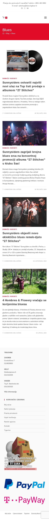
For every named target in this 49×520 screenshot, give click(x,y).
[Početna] (3, 33)
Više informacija (10, 392)
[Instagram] (24, 8)
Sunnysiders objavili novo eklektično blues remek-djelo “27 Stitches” (22, 237)
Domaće (6, 78)
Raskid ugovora (9, 422)
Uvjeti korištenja (10, 417)
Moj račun (7, 405)
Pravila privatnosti (10, 413)
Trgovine (7, 430)
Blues (13, 33)
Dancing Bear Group (37, 513)
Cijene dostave (17, 513)
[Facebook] (21, 8)
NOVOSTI (13, 78)
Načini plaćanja (9, 409)
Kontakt (7, 426)
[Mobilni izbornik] (45, 17)
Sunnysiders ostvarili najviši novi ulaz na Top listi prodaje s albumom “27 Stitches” (24, 86)
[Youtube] (27, 8)
